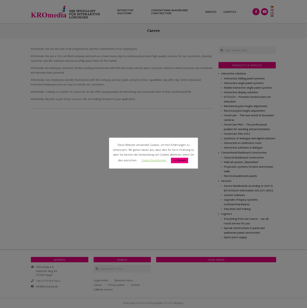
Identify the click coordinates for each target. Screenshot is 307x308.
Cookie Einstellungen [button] (153, 160)
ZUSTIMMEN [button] (179, 160)
